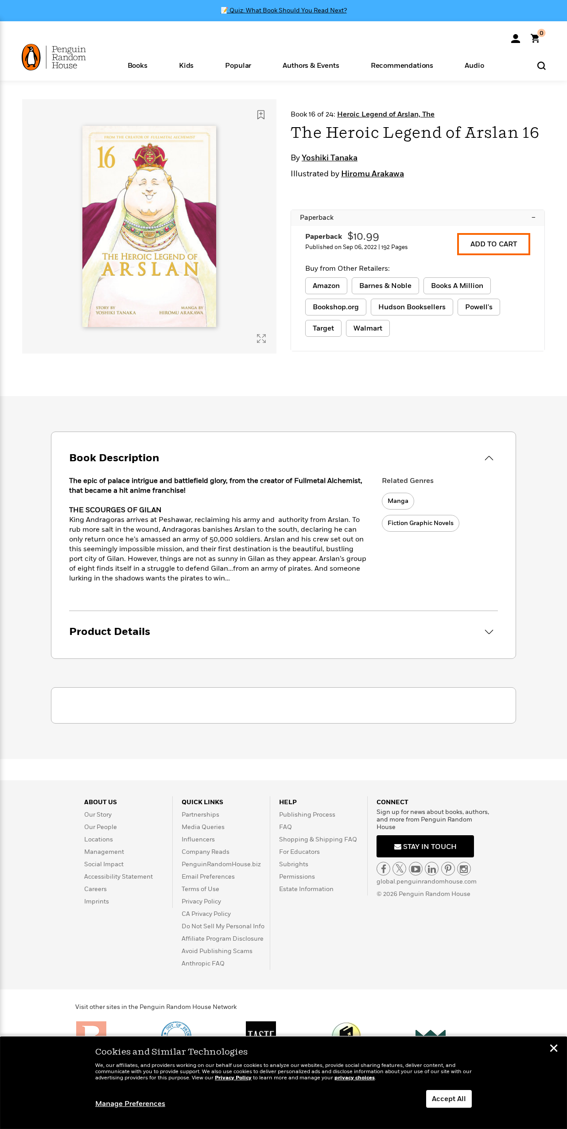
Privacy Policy (201, 901)
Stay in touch (429, 847)
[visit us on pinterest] (448, 869)
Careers (95, 889)
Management (104, 852)
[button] (137, 64)
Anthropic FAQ (203, 963)
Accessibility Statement (118, 876)
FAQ (285, 827)
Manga (398, 501)
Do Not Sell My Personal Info (223, 926)
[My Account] (515, 35)
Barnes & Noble (385, 286)
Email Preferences (208, 876)
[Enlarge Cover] (261, 338)
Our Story (98, 814)
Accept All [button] (449, 1099)
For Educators (299, 852)
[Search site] (541, 65)
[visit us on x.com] (399, 869)
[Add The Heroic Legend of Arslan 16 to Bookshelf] (261, 115)
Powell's (479, 307)
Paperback (418, 217)
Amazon (326, 286)
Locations (98, 839)
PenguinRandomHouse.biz (221, 864)
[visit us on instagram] (464, 869)
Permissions (297, 876)
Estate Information (306, 889)
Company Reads (205, 852)
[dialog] (283, 1083)
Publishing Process (307, 814)
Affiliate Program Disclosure (223, 938)
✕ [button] (553, 1049)
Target (323, 328)
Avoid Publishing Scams (217, 951)
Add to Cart (493, 244)
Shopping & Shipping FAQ (318, 839)
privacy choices (354, 1078)
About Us (100, 802)
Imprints (96, 901)
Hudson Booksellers (412, 307)
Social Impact (104, 864)
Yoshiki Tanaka (329, 158)
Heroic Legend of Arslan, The (386, 114)
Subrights (293, 864)
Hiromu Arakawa (372, 174)
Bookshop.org (336, 307)
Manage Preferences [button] (130, 1104)
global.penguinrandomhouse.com (427, 881)
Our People (100, 827)
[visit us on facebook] (383, 869)
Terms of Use (200, 889)
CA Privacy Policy (206, 914)
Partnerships (200, 814)
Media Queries (203, 827)
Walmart (367, 328)
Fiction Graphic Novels (421, 523)
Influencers (198, 839)
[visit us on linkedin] (432, 869)
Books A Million (457, 286)
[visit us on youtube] (416, 869)
